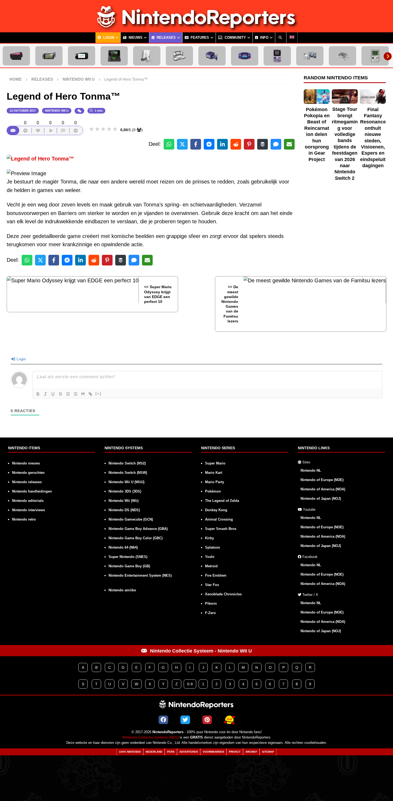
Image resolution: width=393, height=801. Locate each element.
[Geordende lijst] (68, 394)
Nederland (154, 751)
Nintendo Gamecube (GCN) (131, 519)
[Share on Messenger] (209, 144)
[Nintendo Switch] (49, 55)
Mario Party (214, 482)
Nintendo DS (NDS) (124, 510)
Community (235, 38)
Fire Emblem (215, 575)
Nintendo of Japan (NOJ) (320, 499)
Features (199, 38)
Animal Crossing (219, 519)
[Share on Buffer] (262, 144)
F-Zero (210, 613)
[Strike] (60, 394)
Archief (251, 751)
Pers (171, 751)
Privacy (235, 751)
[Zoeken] (280, 37)
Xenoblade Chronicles (223, 594)
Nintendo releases (27, 482)
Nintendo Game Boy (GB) (129, 566)
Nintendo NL (310, 470)
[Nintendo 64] (310, 55)
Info (263, 38)
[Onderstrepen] (53, 394)
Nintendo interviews (28, 510)
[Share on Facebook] (195, 144)
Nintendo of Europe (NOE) (322, 480)
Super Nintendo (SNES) (128, 557)
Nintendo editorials (28, 501)
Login (108, 38)
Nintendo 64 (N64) (123, 547)
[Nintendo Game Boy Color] (277, 55)
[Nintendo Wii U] (82, 55)
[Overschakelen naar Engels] (292, 37)
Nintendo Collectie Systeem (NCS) (150, 737)
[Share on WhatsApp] (169, 144)
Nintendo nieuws (26, 463)
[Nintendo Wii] (147, 55)
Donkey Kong (216, 510)
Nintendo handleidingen (32, 491)
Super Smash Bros (220, 529)
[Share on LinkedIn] (222, 144)
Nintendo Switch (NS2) (127, 463)
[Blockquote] (83, 394)
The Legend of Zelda (222, 501)
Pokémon (213, 491)
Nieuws (135, 38)
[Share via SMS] (276, 144)
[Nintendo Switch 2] (16, 55)
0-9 (190, 684)
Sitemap (268, 751)
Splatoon (212, 547)
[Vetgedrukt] (38, 394)
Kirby (209, 538)
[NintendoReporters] (196, 28)
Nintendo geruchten (28, 473)
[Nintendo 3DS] (114, 55)
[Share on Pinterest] (249, 144)
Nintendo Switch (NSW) (128, 473)
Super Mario (215, 463)
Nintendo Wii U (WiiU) (126, 482)
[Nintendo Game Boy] (375, 55)
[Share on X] (182, 144)
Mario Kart (213, 473)
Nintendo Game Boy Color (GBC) (136, 538)
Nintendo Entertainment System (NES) (140, 575)
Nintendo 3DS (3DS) (125, 491)
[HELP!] (229, 720)
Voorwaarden (213, 751)
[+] (98, 394)
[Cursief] (45, 394)
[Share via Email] (289, 144)
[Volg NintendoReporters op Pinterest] (207, 720)
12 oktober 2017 (23, 110)
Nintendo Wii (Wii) (123, 501)
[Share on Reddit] (235, 144)
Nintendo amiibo (122, 590)
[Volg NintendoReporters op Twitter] (185, 720)
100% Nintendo (130, 751)
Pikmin (211, 603)
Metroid (211, 566)
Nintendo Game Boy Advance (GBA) (138, 529)
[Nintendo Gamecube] (212, 55)
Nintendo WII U (56, 110)
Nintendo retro (24, 519)
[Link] (90, 394)
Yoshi (209, 557)
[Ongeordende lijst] (75, 394)
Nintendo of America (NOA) (322, 489)
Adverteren (188, 751)
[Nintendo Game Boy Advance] (245, 55)
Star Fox (212, 585)
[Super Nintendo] (342, 55)
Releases (166, 38)
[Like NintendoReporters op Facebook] (163, 720)
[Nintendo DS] (179, 55)
